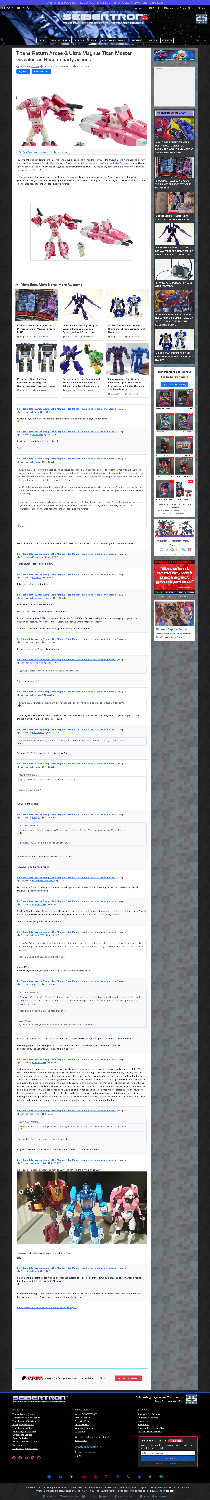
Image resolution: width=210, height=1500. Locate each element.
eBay (186, 63)
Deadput (36, 817)
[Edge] (32, 1457)
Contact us (81, 1440)
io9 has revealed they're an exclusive (100, 163)
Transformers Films (22, 1427)
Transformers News (171, 113)
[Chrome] (14, 1457)
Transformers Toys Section (26, 1417)
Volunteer (143, 1421)
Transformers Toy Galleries (26, 1421)
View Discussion (30, 152)
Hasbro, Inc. (152, 1490)
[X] (72, 1477)
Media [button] (152, 40)
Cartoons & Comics (22, 1434)
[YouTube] (83, 1477)
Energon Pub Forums (23, 1424)
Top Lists (17, 1445)
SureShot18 (37, 695)
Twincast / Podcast (148, 1417)
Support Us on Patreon (150, 1431)
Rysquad (36, 462)
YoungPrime (37, 434)
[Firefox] (26, 1457)
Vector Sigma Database (24, 1431)
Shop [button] (41, 40)
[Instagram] (106, 1477)
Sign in (46, 152)
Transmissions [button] (59, 40)
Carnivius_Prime (39, 904)
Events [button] (166, 40)
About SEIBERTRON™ (86, 1414)
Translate (80, 1431)
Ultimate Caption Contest (172, 629)
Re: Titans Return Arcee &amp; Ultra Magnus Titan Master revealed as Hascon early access (66, 408)
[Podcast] (139, 1477)
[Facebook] (49, 1477)
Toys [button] (93, 40)
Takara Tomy (169, 1490)
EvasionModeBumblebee (43, 880)
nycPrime (36, 1114)
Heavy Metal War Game (24, 1441)
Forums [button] (79, 40)
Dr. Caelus (36, 577)
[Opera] (39, 1457)
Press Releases (41, 71)
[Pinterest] (95, 1477)
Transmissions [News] (23, 1414)
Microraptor (37, 557)
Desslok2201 (38, 732)
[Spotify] (161, 1477)
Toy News (23, 71)
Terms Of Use (82, 1424)
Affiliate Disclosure (85, 1427)
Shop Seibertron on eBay (151, 1427)
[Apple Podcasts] (150, 1477)
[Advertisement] (83, 1335)
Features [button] (137, 40)
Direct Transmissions (161, 1440)
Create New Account (85, 1451)
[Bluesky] (61, 1477)
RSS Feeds (143, 1424)
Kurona (35, 66)
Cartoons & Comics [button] (113, 40)
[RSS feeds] (128, 1477)
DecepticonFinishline (41, 598)
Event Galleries (20, 1438)
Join (59, 152)
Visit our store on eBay (174, 384)
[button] (140, 8)
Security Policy (83, 1421)
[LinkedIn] (117, 1477)
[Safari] (20, 1457)
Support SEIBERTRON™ (128, 1378)
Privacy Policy (82, 1417)
